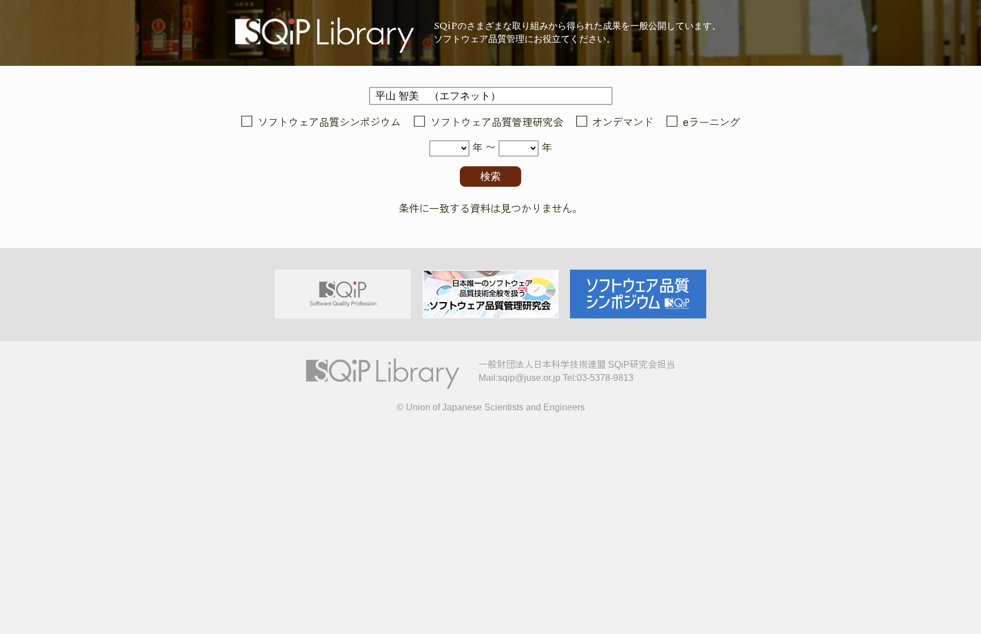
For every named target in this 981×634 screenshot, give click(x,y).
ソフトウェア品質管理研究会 (496, 122)
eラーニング (711, 122)
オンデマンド (622, 122)
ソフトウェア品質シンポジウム (329, 122)
